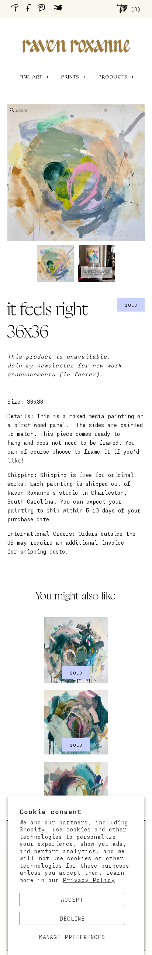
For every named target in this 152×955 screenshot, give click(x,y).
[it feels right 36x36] (55, 263)
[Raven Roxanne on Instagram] (44, 8)
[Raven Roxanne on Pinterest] (16, 8)
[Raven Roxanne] (76, 33)
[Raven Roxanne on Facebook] (29, 8)
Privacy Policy (89, 880)
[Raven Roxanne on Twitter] (59, 8)
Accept (72, 899)
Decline (72, 918)
